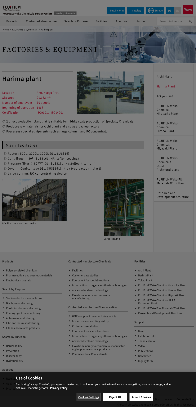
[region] (98, 389)
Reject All (115, 397)
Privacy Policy (58, 388)
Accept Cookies (141, 397)
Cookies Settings (88, 397)
